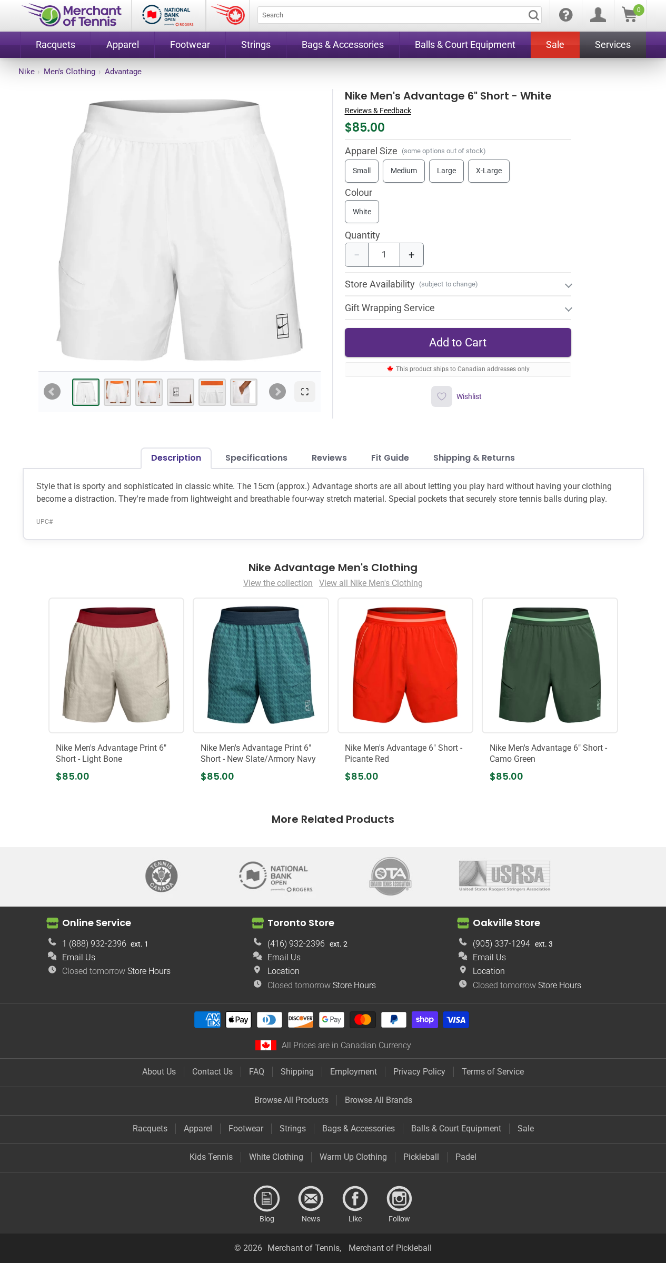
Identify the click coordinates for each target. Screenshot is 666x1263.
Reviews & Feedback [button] (378, 110)
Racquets (150, 1128)
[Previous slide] (52, 391)
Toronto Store (300, 922)
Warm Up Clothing (353, 1157)
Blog (267, 1199)
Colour (358, 193)
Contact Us (212, 1072)
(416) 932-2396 (296, 944)
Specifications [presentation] (256, 458)
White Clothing (276, 1157)
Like (355, 1199)
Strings (293, 1128)
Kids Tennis (211, 1157)
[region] (179, 230)
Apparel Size (371, 150)
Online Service (96, 922)
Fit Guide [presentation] (390, 458)
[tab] (86, 392)
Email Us (78, 957)
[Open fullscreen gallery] (304, 391)
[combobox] (399, 15)
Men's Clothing (69, 71)
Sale (526, 1128)
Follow (400, 1199)
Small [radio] (362, 171)
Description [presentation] (176, 458)
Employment (353, 1072)
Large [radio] (446, 171)
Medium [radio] (404, 171)
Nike (26, 71)
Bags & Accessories (358, 1128)
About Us (159, 1072)
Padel (465, 1157)
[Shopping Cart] (629, 19)
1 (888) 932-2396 (94, 944)
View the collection (278, 583)
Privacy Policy (419, 1072)
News (311, 1199)
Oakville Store (506, 922)
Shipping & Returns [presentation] (474, 458)
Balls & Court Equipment (456, 1128)
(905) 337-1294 (501, 944)
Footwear (245, 1128)
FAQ (256, 1072)
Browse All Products (291, 1100)
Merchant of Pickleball (390, 1248)
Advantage (123, 71)
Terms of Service (493, 1072)
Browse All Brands (378, 1100)
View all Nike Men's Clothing (371, 583)
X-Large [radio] (489, 171)
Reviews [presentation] (329, 458)
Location (283, 971)
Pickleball (421, 1157)
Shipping (297, 1072)
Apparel (198, 1128)
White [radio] (362, 211)
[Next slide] (277, 391)
